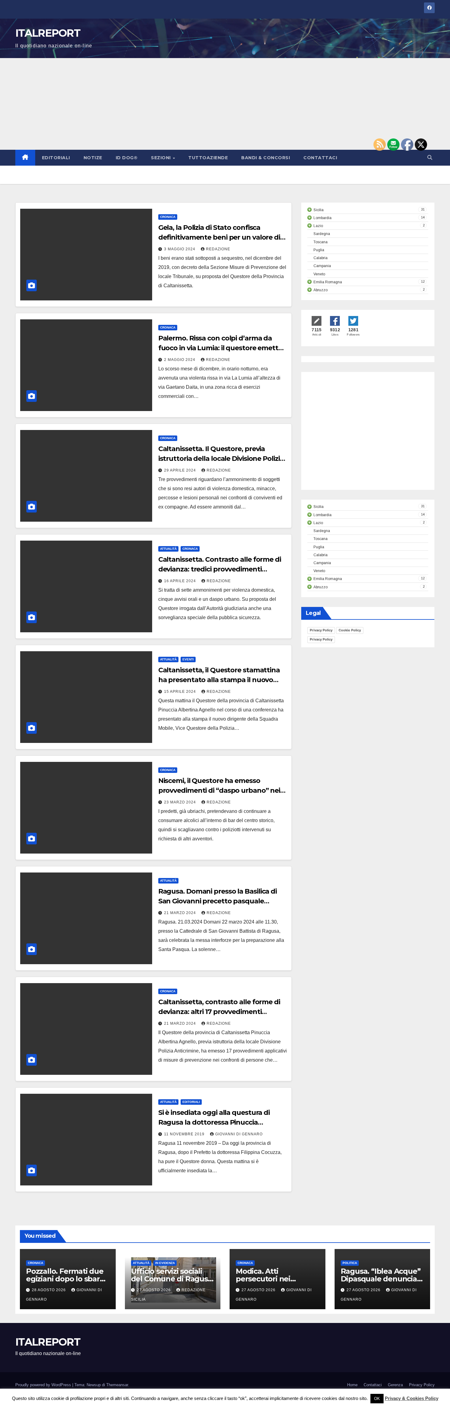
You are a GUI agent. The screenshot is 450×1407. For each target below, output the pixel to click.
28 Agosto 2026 (49, 1290)
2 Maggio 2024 (180, 360)
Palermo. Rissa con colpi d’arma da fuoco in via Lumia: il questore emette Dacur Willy (220, 348)
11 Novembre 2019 (185, 1134)
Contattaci (320, 157)
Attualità (168, 548)
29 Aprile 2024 (180, 470)
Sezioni (161, 157)
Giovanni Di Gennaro (239, 1134)
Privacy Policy (321, 630)
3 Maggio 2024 (180, 249)
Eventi (188, 659)
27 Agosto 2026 (154, 1290)
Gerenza (395, 1385)
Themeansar (117, 1385)
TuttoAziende (208, 157)
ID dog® (127, 157)
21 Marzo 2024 (180, 913)
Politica (350, 1263)
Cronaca (167, 217)
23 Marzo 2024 (180, 802)
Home (352, 1385)
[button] (429, 157)
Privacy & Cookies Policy (411, 1398)
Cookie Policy (350, 630)
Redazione (218, 249)
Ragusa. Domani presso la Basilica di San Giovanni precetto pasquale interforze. (217, 901)
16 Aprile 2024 (180, 581)
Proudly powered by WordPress (43, 1385)
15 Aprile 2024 (180, 691)
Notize (93, 157)
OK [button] (377, 1398)
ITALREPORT (47, 33)
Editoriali (56, 157)
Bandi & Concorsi (265, 157)
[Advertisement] (225, 104)
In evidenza (165, 1263)
